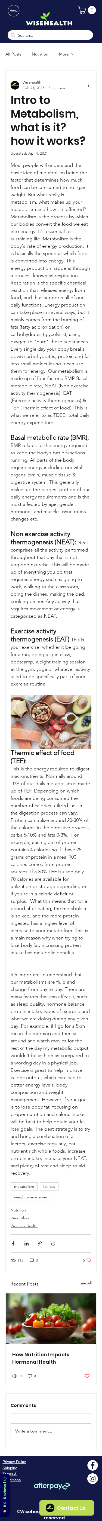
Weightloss (20, 1218)
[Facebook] (92, 1465)
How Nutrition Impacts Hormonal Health (40, 1358)
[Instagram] (92, 1478)
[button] (88, 10)
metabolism (24, 1186)
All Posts (13, 54)
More (64, 54)
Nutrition (40, 54)
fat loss (49, 1186)
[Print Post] (53, 1243)
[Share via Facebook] (13, 1243)
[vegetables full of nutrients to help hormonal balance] (51, 1318)
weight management (32, 1197)
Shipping (9, 1468)
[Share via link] (39, 1243)
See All (86, 1283)
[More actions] (88, 85)
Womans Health (24, 1225)
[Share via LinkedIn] (26, 1243)
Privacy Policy (14, 1461)
